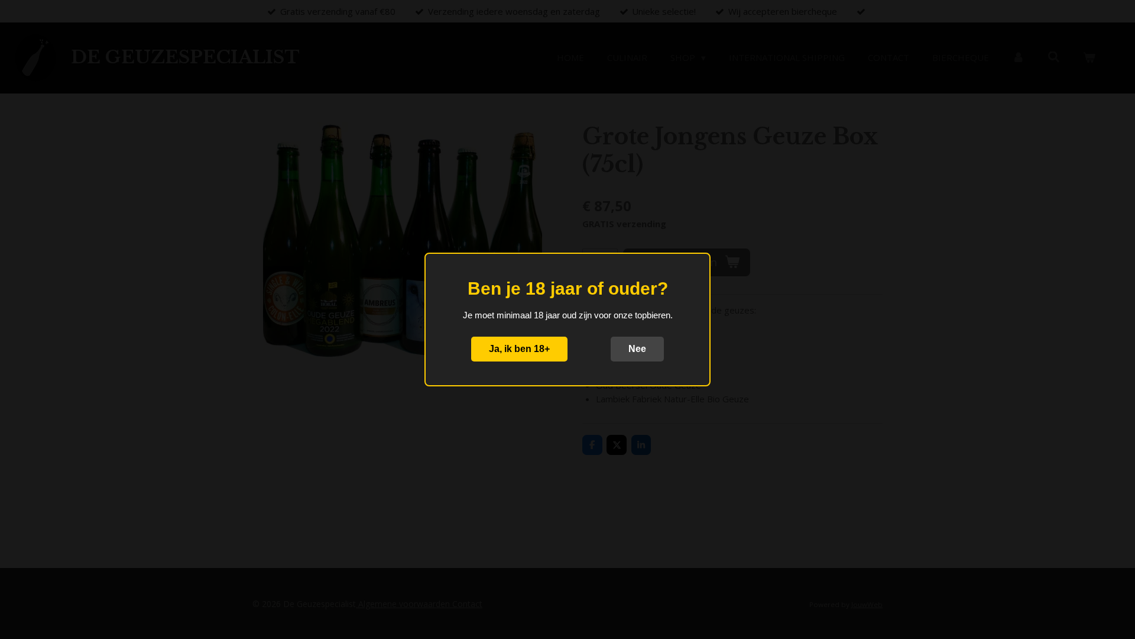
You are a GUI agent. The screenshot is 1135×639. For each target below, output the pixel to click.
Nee (637, 349)
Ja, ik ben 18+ (519, 349)
